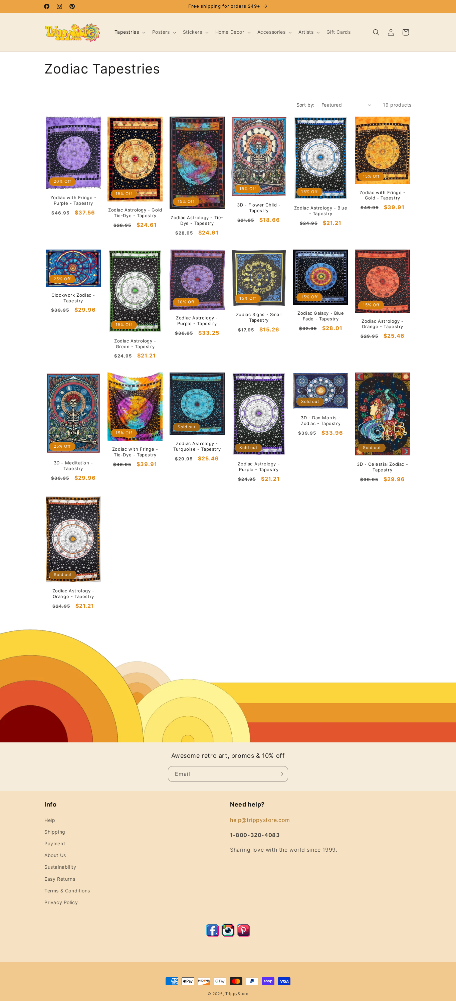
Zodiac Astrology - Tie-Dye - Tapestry (197, 220)
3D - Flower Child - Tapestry (258, 207)
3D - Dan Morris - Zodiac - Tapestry (320, 420)
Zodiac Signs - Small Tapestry (259, 317)
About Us (55, 855)
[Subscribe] (280, 774)
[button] (129, 32)
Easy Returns (59, 879)
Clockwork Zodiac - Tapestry (73, 297)
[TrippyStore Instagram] (228, 935)
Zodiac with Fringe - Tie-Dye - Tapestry (135, 451)
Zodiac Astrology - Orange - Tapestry (383, 323)
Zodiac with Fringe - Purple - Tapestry (73, 200)
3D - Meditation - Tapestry (73, 465)
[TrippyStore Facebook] (212, 935)
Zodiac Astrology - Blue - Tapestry (321, 210)
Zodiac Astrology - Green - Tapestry (135, 343)
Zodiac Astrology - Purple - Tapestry (197, 320)
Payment (54, 843)
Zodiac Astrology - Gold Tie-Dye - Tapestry (135, 212)
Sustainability (60, 867)
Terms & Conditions (67, 890)
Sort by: (305, 105)
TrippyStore (236, 993)
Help (49, 820)
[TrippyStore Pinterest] (243, 935)
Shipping (54, 832)
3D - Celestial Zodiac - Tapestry (382, 466)
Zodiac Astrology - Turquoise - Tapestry (197, 446)
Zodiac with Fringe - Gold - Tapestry (383, 195)
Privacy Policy (61, 902)
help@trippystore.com (260, 820)
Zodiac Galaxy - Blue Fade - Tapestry (320, 315)
